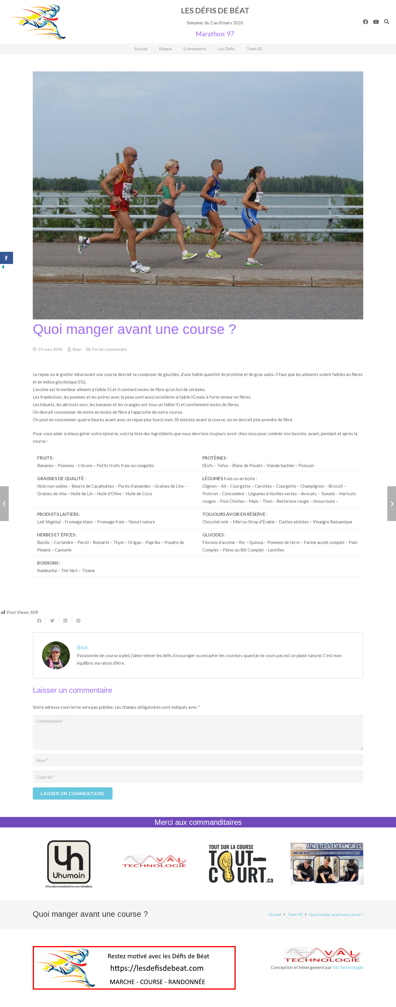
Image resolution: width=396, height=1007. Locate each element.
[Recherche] (386, 22)
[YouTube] (376, 22)
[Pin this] (78, 621)
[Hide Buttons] (3, 268)
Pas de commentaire (109, 349)
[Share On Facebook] (6, 258)
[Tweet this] (52, 621)
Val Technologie (348, 967)
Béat (77, 349)
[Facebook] (365, 22)
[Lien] (38, 22)
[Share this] (39, 621)
